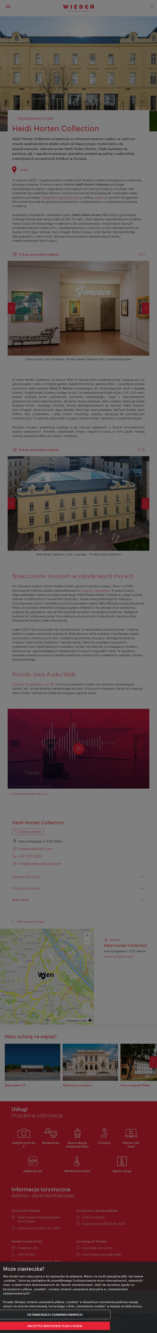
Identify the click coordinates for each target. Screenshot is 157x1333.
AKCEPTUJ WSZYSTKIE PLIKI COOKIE (55, 1326)
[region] (78, 1297)
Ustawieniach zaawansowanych (55, 1314)
